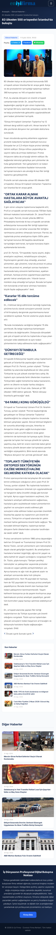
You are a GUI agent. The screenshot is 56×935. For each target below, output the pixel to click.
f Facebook (27, 42)
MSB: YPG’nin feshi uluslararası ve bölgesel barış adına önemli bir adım (31, 693)
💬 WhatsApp (38, 42)
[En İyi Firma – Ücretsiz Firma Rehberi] (22, 3)
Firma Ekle (28, 915)
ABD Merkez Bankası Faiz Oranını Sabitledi (30, 684)
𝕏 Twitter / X (15, 42)
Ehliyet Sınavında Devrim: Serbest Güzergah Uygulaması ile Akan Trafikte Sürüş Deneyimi (31, 675)
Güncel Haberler (18, 12)
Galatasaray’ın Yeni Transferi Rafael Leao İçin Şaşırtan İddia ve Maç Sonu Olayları (31, 665)
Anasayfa (5, 12)
